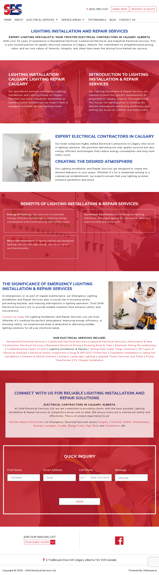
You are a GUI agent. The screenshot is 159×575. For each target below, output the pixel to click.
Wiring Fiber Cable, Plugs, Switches (113, 348)
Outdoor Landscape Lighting (77, 356)
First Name (15, 470)
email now (120, 9)
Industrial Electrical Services (107, 341)
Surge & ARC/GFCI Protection (88, 352)
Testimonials (97, 19)
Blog (112, 19)
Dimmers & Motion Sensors (39, 356)
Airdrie (127, 421)
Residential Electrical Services (26, 341)
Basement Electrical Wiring (63, 345)
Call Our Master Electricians (26, 421)
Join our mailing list (40, 537)
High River (92, 425)
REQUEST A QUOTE (143, 9)
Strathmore (112, 425)
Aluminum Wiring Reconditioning (135, 345)
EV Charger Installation (89, 360)
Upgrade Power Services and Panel (120, 356)
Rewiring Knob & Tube (98, 345)
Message (120, 470)
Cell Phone (86, 470)
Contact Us (127, 19)
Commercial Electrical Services (67, 341)
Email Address (53, 470)
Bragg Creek (76, 425)
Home (7, 19)
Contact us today (13, 316)
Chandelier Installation (124, 352)
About (18, 19)
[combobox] (82, 478)
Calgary (103, 421)
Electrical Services (40, 19)
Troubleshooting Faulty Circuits (26, 348)
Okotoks (38, 425)
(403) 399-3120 (98, 9)
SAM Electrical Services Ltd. (40, 570)
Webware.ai (150, 570)
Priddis (62, 425)
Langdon (50, 425)
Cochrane (115, 421)
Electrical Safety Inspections (48, 352)
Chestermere (141, 421)
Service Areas (71, 19)
